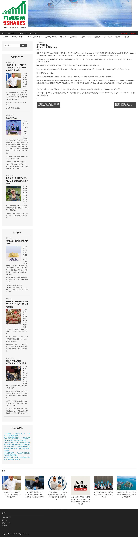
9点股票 (14, 534)
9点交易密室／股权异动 (50, 37)
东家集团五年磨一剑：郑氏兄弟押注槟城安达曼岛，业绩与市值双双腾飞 (126, 494)
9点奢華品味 (97, 37)
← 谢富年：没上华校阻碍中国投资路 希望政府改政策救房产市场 (48, 104)
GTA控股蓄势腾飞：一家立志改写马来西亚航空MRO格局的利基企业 (103, 494)
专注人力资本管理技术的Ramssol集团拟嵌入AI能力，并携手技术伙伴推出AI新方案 (34, 494)
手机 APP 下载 (6, 523)
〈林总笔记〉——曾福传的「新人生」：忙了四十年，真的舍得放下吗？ (17, 67)
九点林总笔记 (11, 118)
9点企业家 (63, 37)
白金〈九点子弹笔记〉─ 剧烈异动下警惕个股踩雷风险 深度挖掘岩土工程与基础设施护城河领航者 (17, 449)
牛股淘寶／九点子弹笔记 (33, 37)
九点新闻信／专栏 (85, 37)
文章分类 (11, 33)
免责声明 (4, 520)
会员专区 (22, 33)
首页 (3, 33)
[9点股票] (14, 12)
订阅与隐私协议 (6, 517)
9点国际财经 (73, 37)
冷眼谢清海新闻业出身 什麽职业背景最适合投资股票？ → (125, 104)
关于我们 (33, 33)
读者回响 (117, 37)
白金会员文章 (108, 37)
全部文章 (126, 37)
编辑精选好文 (12, 62)
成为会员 (133, 33)
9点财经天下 (5, 37)
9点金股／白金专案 (17, 37)
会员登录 (124, 33)
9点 (8, 62)
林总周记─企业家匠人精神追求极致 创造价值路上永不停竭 (17, 181)
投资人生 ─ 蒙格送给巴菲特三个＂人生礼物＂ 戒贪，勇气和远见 (17, 304)
